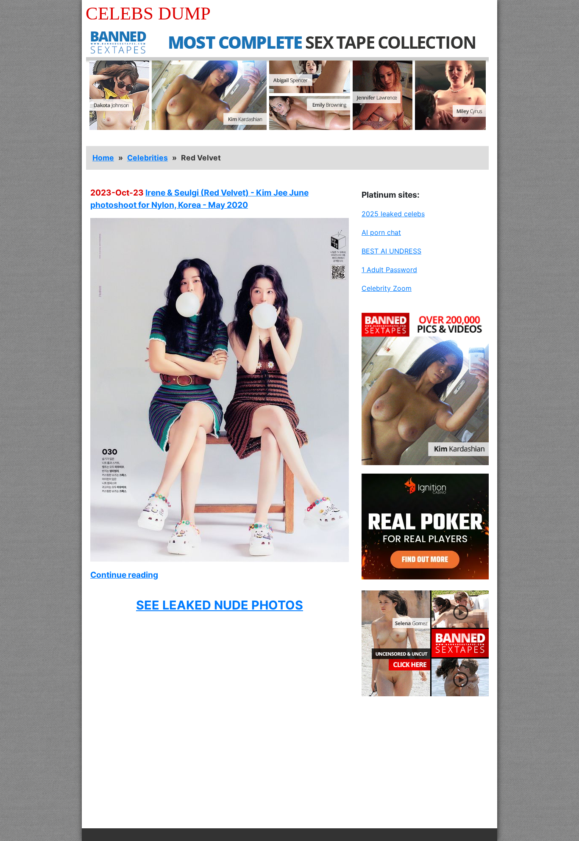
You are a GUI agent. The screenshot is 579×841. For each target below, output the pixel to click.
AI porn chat (381, 232)
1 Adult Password (389, 269)
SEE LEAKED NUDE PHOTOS (219, 605)
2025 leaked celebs (393, 214)
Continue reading (124, 575)
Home (103, 157)
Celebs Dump (148, 13)
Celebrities (147, 157)
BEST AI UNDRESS (391, 251)
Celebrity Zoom (387, 288)
